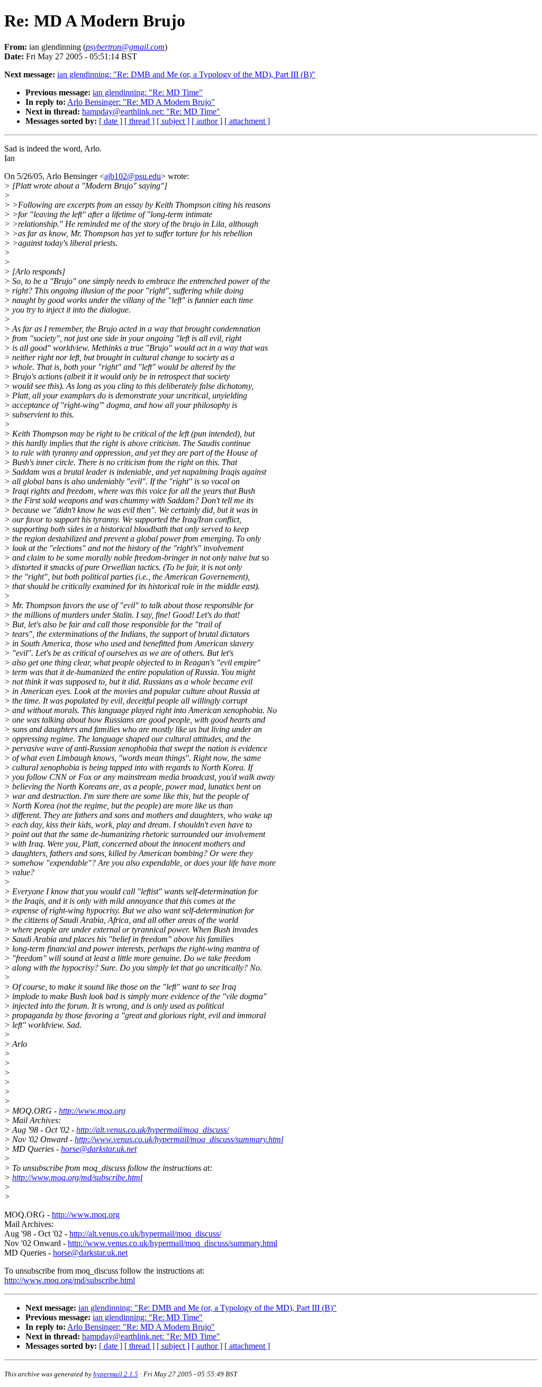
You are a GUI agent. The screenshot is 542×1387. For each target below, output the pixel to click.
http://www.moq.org (92, 1110)
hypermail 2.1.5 (115, 1374)
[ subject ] (173, 121)
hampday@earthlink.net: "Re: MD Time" (151, 111)
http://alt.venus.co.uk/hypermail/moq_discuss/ (152, 1129)
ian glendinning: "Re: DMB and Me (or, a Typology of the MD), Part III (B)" (186, 74)
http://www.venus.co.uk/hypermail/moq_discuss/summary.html (179, 1139)
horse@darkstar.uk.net (99, 1148)
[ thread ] (139, 121)
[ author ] (207, 121)
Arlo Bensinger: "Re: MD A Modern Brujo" (141, 101)
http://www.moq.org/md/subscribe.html (77, 1177)
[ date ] (110, 121)
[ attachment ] (247, 121)
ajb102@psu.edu (132, 176)
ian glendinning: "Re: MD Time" (148, 92)
